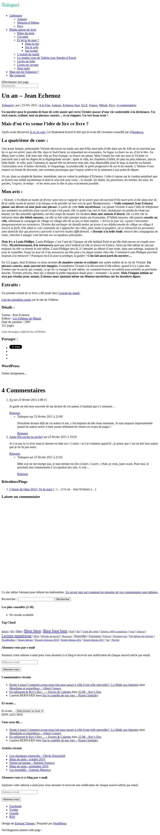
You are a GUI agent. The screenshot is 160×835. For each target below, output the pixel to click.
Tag (107, 640)
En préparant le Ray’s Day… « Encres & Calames (40, 692)
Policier (107, 636)
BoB (71, 631)
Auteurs (22, 19)
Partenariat (95, 636)
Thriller (115, 640)
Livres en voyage (27, 64)
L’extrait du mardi (28, 54)
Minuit (103, 105)
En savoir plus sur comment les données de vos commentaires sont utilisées (112, 592)
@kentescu (136, 132)
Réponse (14, 413)
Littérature (15, 15)
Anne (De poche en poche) (26, 437)
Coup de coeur (91, 631)
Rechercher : (9, 599)
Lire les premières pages (16, 299)
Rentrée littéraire (25, 640)
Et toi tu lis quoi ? (28, 40)
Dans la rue (32, 43)
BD (12, 631)
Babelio (5, 631)
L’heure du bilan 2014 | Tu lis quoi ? (31, 489)
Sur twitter (31, 50)
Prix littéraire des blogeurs (141, 636)
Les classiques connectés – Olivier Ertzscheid (37, 755)
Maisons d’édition (28, 22)
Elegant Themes (25, 823)
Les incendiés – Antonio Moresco (30, 769)
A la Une (44, 105)
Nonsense (67, 636)
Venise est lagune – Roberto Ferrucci (32, 762)
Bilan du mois (25, 33)
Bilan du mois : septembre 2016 (28, 766)
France (93, 105)
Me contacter (17, 75)
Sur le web (31, 47)
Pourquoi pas (120, 636)
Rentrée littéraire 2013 (94, 640)
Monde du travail (50, 636)
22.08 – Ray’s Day (89, 692)
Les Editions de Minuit (27, 318)
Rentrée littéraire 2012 (71, 640)
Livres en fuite (26, 61)
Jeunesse (141, 631)
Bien (19, 631)
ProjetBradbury (9, 640)
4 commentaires (126, 105)
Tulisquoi (7, 105)
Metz (36, 636)
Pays (20, 26)
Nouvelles (80, 636)
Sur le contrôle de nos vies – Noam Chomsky (70, 695)
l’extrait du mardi (68, 293)
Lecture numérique (17, 636)
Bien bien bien (55, 631)
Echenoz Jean (71, 105)
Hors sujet (23, 68)
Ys (11, 399)
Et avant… (8, 710)
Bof (78, 631)
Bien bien (32, 630)
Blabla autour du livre (22, 29)
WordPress (59, 823)
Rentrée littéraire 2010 (47, 640)
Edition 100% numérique (114, 631)
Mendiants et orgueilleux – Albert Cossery (35, 688)
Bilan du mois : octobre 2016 (27, 759)
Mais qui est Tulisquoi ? (24, 71)
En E (84, 105)
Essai (132, 631)
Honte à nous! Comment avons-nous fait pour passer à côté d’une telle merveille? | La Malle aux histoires (74, 684)
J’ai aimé (22, 36)
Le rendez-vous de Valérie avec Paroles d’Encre (46, 57)
